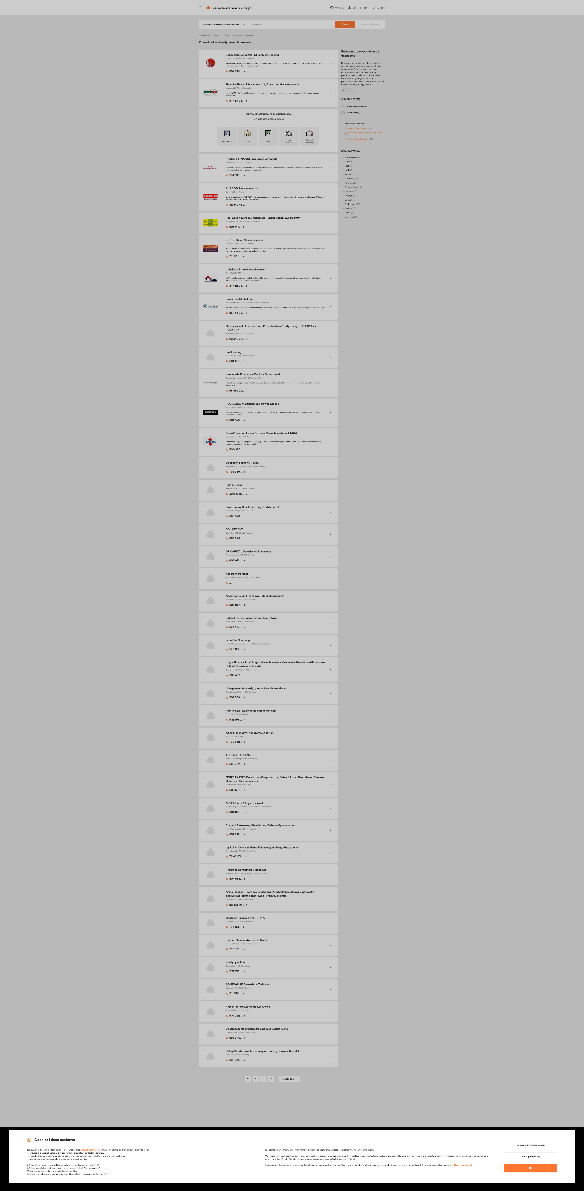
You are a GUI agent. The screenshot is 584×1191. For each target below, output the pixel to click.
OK (531, 1168)
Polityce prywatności (462, 1165)
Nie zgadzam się (531, 1156)
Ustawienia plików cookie (531, 1145)
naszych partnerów (90, 1150)
